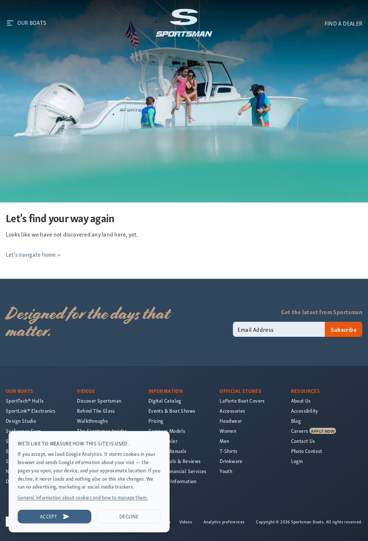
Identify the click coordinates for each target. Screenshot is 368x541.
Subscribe (343, 329)
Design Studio (21, 420)
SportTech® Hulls (24, 400)
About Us (301, 400)
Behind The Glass (96, 410)
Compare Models (166, 430)
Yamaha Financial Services (177, 471)
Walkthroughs (92, 420)
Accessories (232, 410)
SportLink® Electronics (31, 410)
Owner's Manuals (167, 451)
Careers (299, 430)
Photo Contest (306, 451)
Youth (226, 471)
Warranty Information (172, 481)
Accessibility (304, 410)
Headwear (231, 420)
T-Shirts (228, 451)
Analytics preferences (223, 521)
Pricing (156, 420)
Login (297, 461)
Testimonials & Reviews (174, 461)
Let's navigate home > (33, 254)
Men (224, 440)
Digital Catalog (164, 400)
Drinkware (231, 461)
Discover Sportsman (99, 400)
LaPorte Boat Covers (242, 400)
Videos (185, 521)
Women (228, 430)
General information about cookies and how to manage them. (83, 497)
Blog (296, 420)
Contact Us (303, 440)
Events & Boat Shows (172, 410)
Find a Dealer (163, 440)
